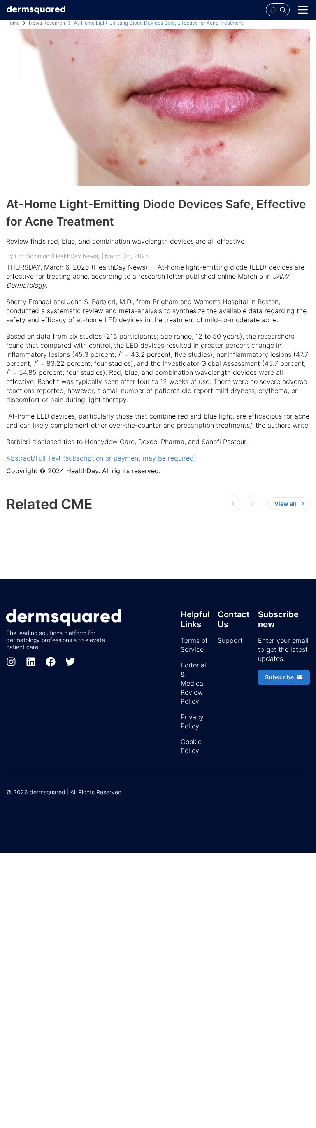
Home (13, 23)
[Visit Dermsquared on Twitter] (70, 662)
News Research (47, 23)
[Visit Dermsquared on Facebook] (51, 662)
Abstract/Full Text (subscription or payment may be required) (101, 458)
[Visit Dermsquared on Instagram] (11, 662)
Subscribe (279, 677)
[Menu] (302, 9)
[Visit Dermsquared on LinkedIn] (31, 662)
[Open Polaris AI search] (278, 9)
